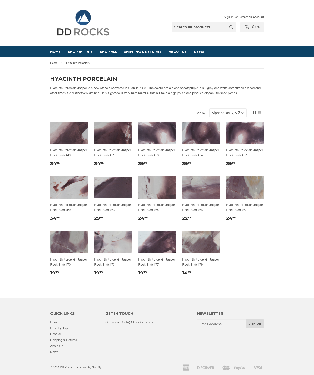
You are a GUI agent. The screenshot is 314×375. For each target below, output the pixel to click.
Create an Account (252, 17)
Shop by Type (80, 52)
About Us (178, 52)
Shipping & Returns (142, 52)
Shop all (108, 52)
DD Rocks (66, 367)
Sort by (200, 113)
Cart (255, 27)
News (199, 52)
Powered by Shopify (89, 367)
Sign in (228, 17)
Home (55, 52)
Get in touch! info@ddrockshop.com (130, 322)
